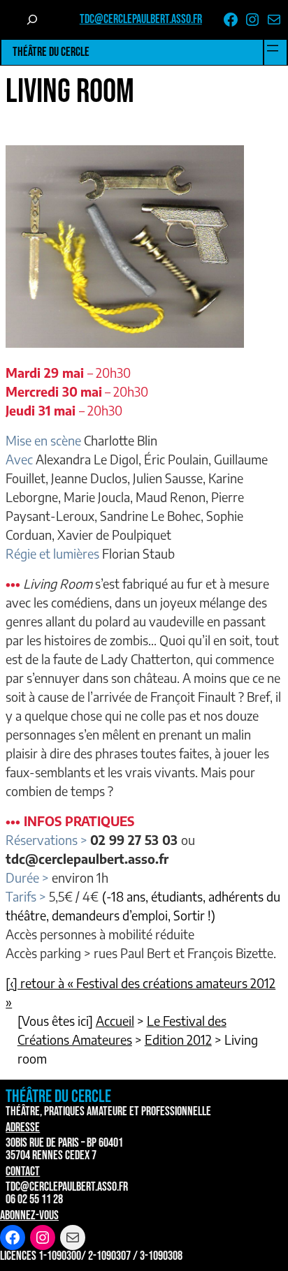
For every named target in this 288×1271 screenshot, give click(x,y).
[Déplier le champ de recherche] (32, 19)
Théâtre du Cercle (51, 52)
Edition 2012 (178, 1039)
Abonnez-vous (29, 1215)
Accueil (115, 1021)
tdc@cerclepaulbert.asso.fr (141, 19)
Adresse (23, 1127)
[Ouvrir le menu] (272, 48)
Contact (23, 1171)
